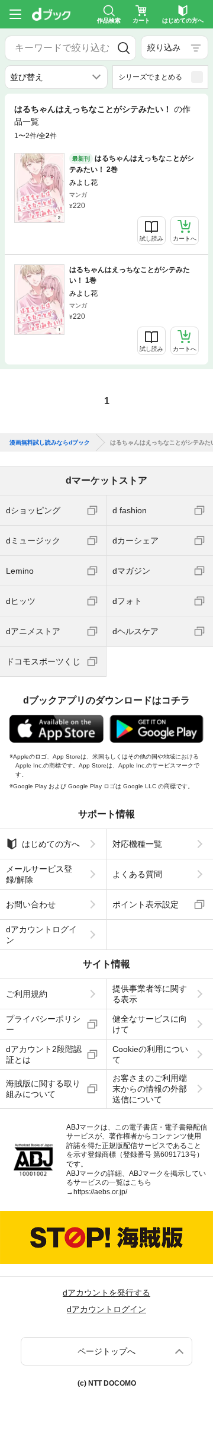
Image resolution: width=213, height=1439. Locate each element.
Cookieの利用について (150, 1054)
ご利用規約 (26, 994)
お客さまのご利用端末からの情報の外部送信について (149, 1088)
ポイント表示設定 (145, 904)
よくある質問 (137, 874)
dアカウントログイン (41, 935)
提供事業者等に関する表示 (149, 994)
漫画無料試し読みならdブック (49, 443)
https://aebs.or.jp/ (100, 1192)
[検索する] (123, 48)
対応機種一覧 (137, 844)
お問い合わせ (31, 904)
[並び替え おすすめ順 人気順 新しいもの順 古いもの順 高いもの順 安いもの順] (56, 77)
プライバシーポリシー (43, 1024)
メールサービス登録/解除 (39, 874)
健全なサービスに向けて (149, 1024)
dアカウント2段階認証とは (44, 1054)
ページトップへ (106, 1351)
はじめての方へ (51, 844)
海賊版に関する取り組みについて (43, 1089)
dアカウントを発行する (106, 1292)
